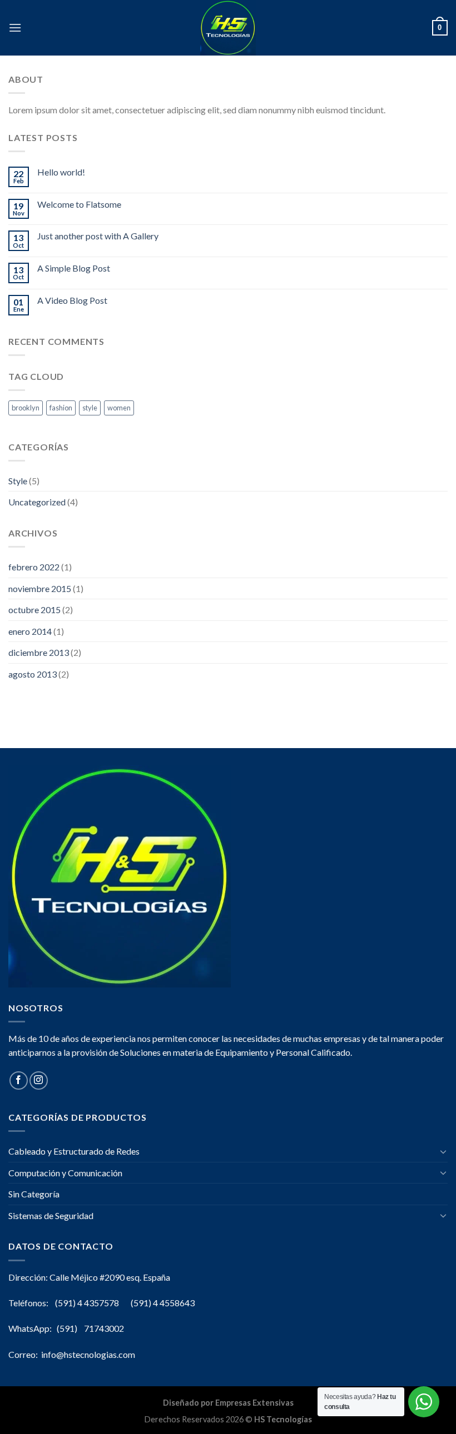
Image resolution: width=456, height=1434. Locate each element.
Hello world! (61, 172)
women (119, 407)
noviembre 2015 (39, 588)
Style (17, 480)
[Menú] (15, 27)
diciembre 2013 (38, 652)
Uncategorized (37, 502)
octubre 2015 (34, 609)
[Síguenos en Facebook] (18, 1080)
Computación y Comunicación (65, 1172)
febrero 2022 (34, 566)
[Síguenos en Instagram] (38, 1080)
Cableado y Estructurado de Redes (74, 1151)
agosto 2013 (32, 674)
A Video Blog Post (72, 300)
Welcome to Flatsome (79, 204)
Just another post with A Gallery (97, 235)
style (89, 407)
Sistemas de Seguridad (50, 1215)
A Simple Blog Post (73, 268)
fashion (60, 407)
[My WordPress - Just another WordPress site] (228, 28)
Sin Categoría (34, 1194)
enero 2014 (30, 631)
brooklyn (25, 407)
